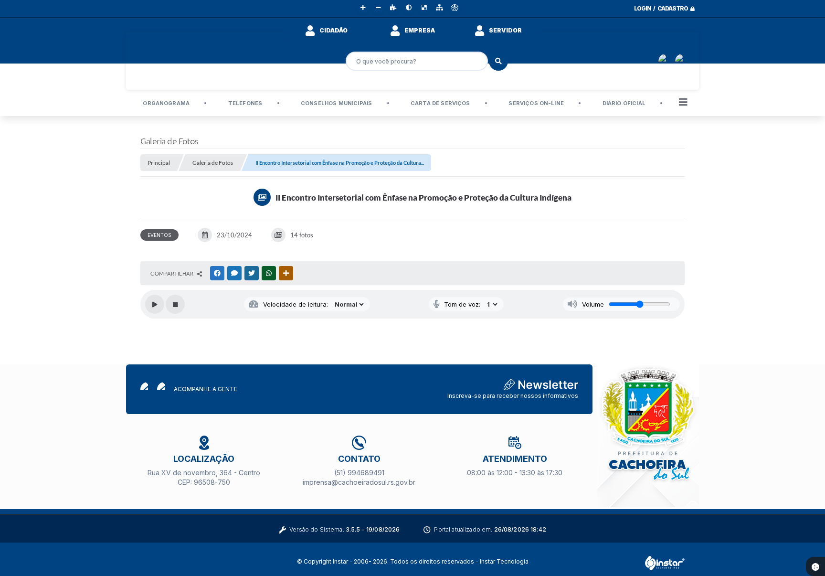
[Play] (154, 304)
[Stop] (175, 304)
